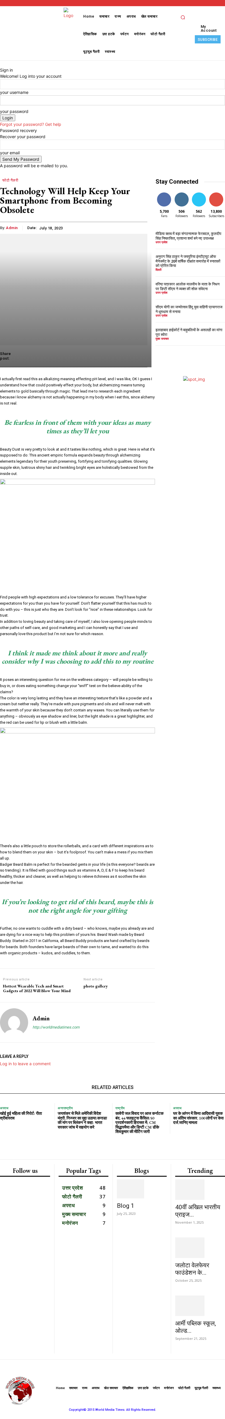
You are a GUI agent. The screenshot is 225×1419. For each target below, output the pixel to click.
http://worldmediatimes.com (56, 1027)
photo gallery (95, 986)
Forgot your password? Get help (30, 124)
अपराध (4, 1108)
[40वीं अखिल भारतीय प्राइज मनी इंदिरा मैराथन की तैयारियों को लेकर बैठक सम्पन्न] (200, 1189)
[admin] (14, 1022)
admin (41, 1018)
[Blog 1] (142, 1188)
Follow (181, 193)
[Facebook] (12, 1317)
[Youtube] (37, 1341)
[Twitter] (13, 1341)
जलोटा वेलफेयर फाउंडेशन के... (192, 1269)
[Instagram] (36, 1317)
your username (14, 92)
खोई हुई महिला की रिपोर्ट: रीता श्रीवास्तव (21, 1115)
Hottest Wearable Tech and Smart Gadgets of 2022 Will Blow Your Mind (37, 989)
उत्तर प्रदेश (161, 242)
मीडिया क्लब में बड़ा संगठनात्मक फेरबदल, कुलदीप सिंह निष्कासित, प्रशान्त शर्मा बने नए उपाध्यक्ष (188, 236)
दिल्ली (158, 269)
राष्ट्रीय (120, 1108)
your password (14, 111)
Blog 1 (125, 1205)
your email (10, 152)
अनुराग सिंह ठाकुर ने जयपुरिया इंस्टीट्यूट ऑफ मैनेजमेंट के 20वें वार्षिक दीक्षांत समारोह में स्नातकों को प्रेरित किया (188, 261)
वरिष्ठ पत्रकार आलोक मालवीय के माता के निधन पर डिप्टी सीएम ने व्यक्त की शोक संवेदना (187, 286)
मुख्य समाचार (162, 338)
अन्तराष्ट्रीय (65, 1108)
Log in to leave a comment (25, 1063)
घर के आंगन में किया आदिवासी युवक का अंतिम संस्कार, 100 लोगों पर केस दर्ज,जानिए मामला (198, 1118)
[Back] (1, 63)
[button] (183, 17)
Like (164, 193)
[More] (141, 356)
